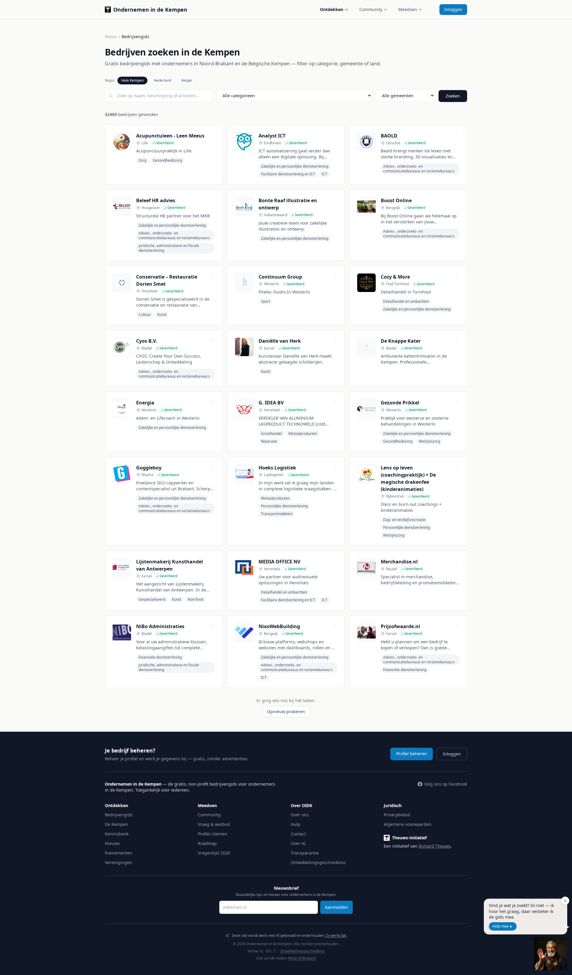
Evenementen (118, 853)
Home (110, 36)
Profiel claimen (212, 834)
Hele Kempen (132, 80)
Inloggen (453, 9)
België (186, 80)
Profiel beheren (411, 753)
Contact (298, 834)
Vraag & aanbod (214, 824)
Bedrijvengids (119, 815)
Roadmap (207, 843)
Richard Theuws (435, 846)
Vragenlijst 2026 (214, 853)
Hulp (295, 824)
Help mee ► (502, 926)
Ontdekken (331, 9)
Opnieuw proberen (286, 711)
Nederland (162, 80)
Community (370, 9)
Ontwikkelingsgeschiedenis (318, 862)
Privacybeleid (397, 815)
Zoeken (453, 96)
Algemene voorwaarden (407, 824)
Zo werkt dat (336, 935)
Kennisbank (116, 834)
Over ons (300, 815)
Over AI (298, 843)
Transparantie (305, 853)
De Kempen (116, 824)
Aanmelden (336, 907)
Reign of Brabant (302, 958)
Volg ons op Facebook (445, 784)
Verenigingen (118, 862)
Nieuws (112, 843)
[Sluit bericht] (565, 901)
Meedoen (407, 9)
